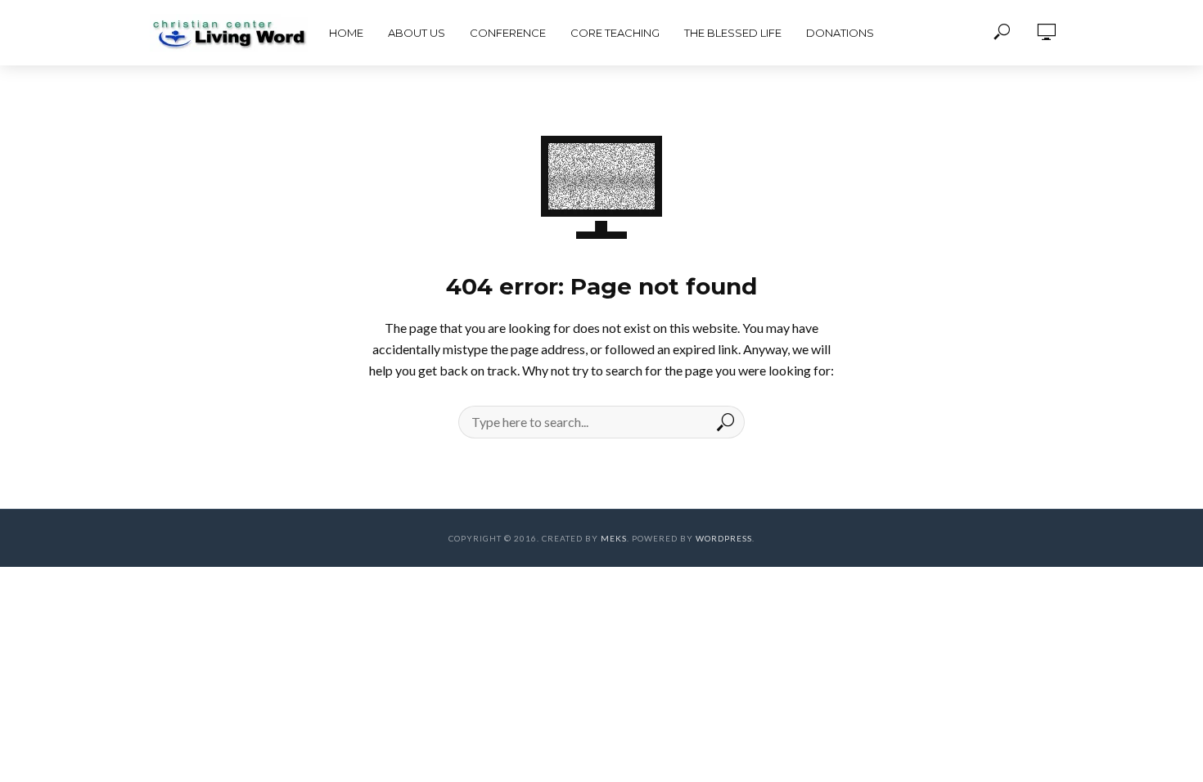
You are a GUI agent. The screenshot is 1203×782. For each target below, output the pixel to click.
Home (346, 32)
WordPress (724, 538)
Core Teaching (615, 32)
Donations (840, 32)
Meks (614, 538)
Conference (508, 32)
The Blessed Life (733, 32)
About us (416, 32)
